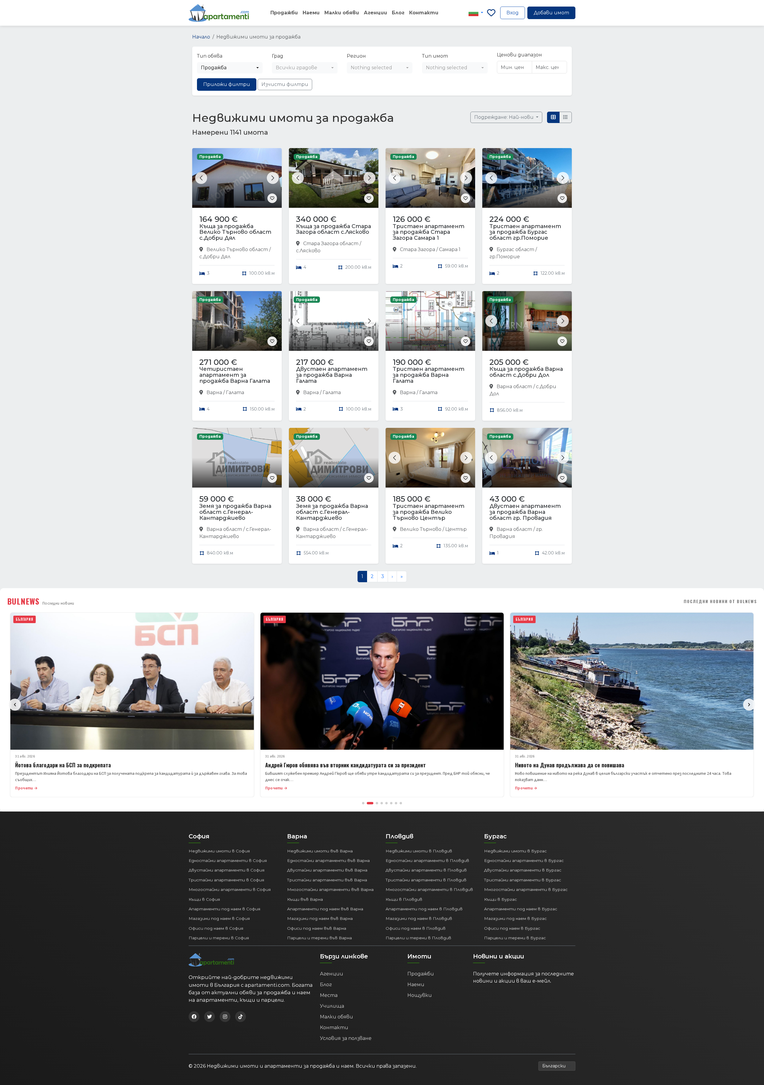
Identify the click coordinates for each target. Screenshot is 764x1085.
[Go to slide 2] (370, 803)
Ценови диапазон (519, 55)
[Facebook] (194, 1016)
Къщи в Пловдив (404, 899)
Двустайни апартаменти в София (226, 870)
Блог (398, 13)
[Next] (749, 705)
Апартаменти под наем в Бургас (520, 908)
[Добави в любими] (272, 198)
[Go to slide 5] (386, 803)
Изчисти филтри (284, 84)
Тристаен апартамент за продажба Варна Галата (428, 375)
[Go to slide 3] (377, 803)
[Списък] (565, 117)
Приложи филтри (226, 84)
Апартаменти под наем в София (224, 908)
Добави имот (551, 13)
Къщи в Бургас (500, 899)
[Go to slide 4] (382, 803)
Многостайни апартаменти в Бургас (526, 889)
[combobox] (230, 67)
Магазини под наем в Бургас (515, 918)
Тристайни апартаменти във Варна (327, 879)
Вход (512, 13)
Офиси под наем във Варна (316, 928)
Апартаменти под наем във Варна (325, 908)
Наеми (311, 13)
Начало (201, 37)
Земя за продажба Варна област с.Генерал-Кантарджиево (235, 512)
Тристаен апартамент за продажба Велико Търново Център (428, 512)
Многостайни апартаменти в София (230, 889)
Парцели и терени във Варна (319, 937)
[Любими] (491, 13)
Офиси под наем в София (216, 928)
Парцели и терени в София (219, 937)
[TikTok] (240, 1016)
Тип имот (435, 56)
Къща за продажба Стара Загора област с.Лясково (333, 229)
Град (277, 56)
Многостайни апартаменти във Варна (330, 889)
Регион (356, 56)
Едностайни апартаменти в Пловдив (427, 860)
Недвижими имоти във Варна (320, 851)
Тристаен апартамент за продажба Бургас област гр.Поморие (525, 232)
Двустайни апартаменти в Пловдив (426, 870)
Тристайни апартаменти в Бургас (522, 879)
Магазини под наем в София (219, 918)
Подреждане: (504, 117)
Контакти (423, 13)
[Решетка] (553, 117)
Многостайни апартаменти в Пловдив (429, 889)
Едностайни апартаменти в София (228, 860)
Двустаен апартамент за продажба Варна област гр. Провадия (525, 512)
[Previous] (15, 705)
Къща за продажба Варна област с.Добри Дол (526, 372)
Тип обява (209, 56)
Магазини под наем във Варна (320, 918)
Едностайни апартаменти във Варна (328, 860)
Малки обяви (341, 13)
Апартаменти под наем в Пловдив (424, 908)
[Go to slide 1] (363, 803)
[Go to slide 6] (391, 803)
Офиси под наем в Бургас (512, 928)
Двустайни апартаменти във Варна (327, 870)
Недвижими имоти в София (219, 851)
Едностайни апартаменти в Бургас (524, 860)
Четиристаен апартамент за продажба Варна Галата (234, 375)
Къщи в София (204, 899)
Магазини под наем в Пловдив (419, 918)
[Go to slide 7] (396, 803)
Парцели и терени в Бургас (515, 937)
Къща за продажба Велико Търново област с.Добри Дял (235, 232)
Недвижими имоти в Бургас (515, 851)
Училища (332, 1006)
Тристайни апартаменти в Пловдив (426, 879)
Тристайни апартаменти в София (226, 879)
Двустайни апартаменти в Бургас (522, 870)
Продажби (284, 13)
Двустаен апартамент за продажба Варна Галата (331, 375)
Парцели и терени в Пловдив (418, 937)
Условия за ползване (346, 1038)
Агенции (375, 13)
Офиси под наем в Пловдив (416, 928)
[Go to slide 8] (401, 803)
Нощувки (419, 995)
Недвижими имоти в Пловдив (419, 851)
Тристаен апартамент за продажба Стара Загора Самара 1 (428, 232)
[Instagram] (225, 1016)
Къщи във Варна (305, 899)
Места (329, 995)
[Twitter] (209, 1016)
